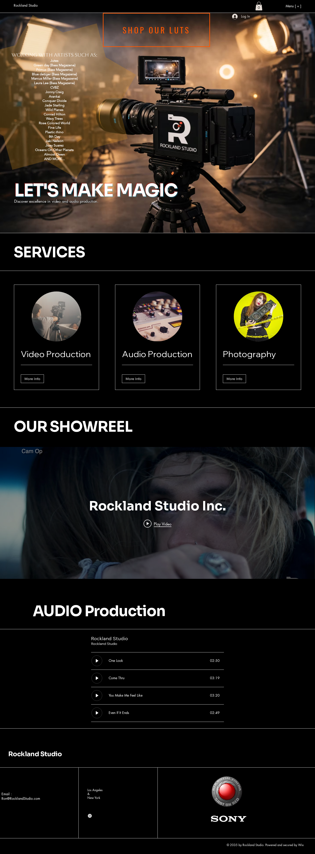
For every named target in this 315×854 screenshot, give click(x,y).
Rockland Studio (35, 754)
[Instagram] (89, 815)
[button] (258, 6)
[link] (56, 354)
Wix (301, 845)
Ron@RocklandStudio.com (21, 798)
